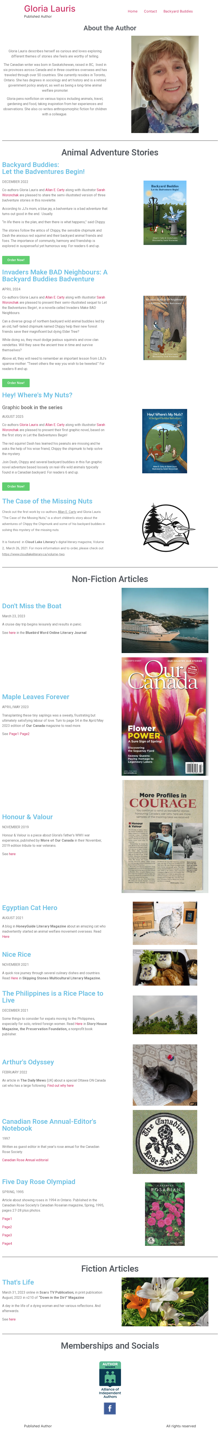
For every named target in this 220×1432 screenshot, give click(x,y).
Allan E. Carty (55, 190)
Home (133, 11)
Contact (150, 11)
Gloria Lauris (49, 8)
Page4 (7, 1244)
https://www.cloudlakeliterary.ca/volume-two (33, 554)
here (12, 633)
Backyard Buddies (178, 11)
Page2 (25, 734)
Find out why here (60, 1086)
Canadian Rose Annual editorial (25, 1160)
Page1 (14, 734)
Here (5, 937)
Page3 (7, 1235)
